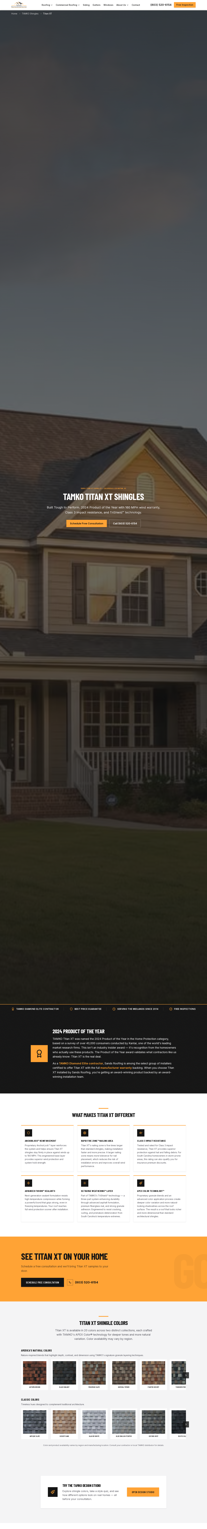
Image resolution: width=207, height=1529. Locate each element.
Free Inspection (184, 4)
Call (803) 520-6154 (125, 523)
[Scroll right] (186, 1375)
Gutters (96, 5)
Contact (136, 5)
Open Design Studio (143, 1492)
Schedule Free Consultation (86, 523)
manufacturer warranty (116, 1067)
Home (14, 13)
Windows (108, 5)
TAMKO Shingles (30, 13)
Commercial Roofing (66, 5)
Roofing (46, 5)
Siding (86, 5)
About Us (121, 5)
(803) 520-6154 (161, 4)
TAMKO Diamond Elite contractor (81, 1063)
